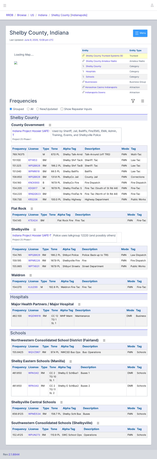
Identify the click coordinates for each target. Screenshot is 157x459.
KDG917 (32, 188)
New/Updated (49, 109)
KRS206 (33, 199)
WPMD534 (34, 413)
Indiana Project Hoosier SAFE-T (31, 235)
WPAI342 (33, 373)
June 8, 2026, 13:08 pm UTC (38, 40)
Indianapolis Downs (95, 92)
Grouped (18, 109)
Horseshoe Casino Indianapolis (101, 87)
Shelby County (60, 15)
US (32, 15)
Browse (21, 15)
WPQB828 (34, 165)
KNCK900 (33, 182)
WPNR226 (34, 260)
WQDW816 (34, 315)
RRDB (9, 15)
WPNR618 (34, 171)
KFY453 (32, 160)
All (31, 109)
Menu (142, 33)
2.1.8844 (14, 454)
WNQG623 (34, 193)
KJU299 (33, 287)
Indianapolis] (79, 15)
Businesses (91, 82)
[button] (152, 5)
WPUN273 (34, 434)
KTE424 (33, 220)
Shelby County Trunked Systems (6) (104, 55)
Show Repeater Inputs (78, 109)
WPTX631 (33, 266)
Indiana (42, 15)
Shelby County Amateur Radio (101, 61)
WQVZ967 (34, 352)
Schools (90, 76)
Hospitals (91, 71)
